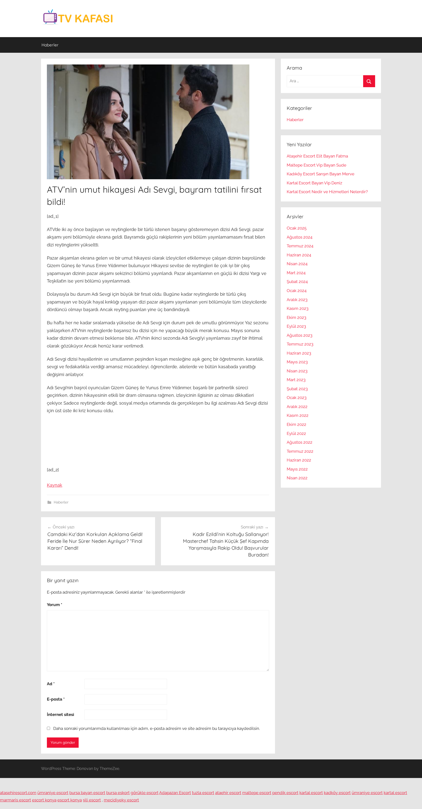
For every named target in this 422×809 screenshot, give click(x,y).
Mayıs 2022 (297, 469)
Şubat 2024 (297, 281)
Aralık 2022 (297, 406)
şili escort (92, 800)
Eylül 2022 (296, 433)
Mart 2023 (296, 379)
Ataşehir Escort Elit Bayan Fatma (317, 156)
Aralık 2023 (297, 299)
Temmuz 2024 (300, 245)
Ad (51, 683)
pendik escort (285, 792)
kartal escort (311, 792)
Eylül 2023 (296, 326)
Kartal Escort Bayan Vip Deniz (314, 182)
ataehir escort (228, 792)
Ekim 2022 (296, 424)
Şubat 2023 (297, 388)
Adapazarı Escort (175, 792)
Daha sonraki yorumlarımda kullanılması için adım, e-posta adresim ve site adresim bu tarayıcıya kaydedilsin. (156, 728)
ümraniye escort (52, 792)
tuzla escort (203, 792)
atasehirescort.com (18, 792)
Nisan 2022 (297, 477)
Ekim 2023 (296, 317)
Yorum (54, 604)
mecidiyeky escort (121, 800)
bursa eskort (118, 792)
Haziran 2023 (299, 353)
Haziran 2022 (299, 460)
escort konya (44, 800)
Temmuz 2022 (300, 451)
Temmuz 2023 (300, 344)
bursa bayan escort (87, 792)
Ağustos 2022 (299, 442)
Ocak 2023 (296, 397)
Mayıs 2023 (297, 361)
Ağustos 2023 (299, 335)
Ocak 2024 (296, 290)
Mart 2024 (296, 272)
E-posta (56, 699)
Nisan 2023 (297, 370)
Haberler (50, 44)
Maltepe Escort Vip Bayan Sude (316, 165)
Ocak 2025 (296, 228)
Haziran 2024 (299, 254)
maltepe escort (256, 792)
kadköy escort (337, 792)
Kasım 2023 (297, 308)
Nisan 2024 (297, 263)
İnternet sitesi (60, 714)
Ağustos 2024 (299, 237)
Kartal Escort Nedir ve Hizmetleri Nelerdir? (327, 191)
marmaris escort (15, 800)
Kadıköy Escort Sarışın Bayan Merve (320, 173)
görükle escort (144, 792)
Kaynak (54, 485)
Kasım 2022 (297, 415)
